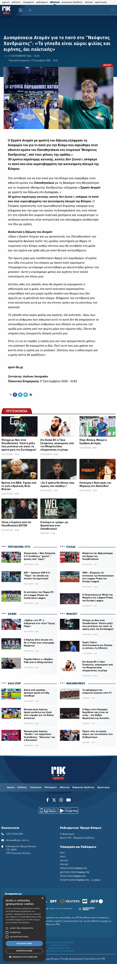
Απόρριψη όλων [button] (24, 951)
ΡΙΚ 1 (63, 853)
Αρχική (11, 787)
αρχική (5, 2)
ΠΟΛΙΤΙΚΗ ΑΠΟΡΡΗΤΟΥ (59, 945)
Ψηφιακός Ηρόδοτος (83, 787)
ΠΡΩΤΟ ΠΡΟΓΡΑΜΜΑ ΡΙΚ (73, 868)
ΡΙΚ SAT (64, 865)
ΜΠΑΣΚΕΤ (107, 65)
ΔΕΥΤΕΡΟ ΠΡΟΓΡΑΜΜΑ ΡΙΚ (74, 872)
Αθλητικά (64, 787)
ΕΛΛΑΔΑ (70, 547)
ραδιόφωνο (42, 2)
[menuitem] (30, 10)
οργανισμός (101, 2)
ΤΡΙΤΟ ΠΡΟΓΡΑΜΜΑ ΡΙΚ (73, 876)
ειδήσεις (16, 2)
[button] (24, 956)
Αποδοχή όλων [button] (24, 943)
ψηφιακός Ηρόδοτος (72, 2)
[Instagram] (61, 800)
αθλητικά (54, 2)
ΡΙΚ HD (64, 861)
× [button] (42, 898)
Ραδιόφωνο (51, 787)
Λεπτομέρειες (24, 922)
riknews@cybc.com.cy (17, 840)
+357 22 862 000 (14, 834)
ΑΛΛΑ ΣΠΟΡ (14, 683)
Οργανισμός (103, 787)
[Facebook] (48, 800)
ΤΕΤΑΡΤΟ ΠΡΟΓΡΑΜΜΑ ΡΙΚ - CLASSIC (80, 880)
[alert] (24, 928)
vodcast (89, 2)
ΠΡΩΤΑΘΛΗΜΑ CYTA (19, 547)
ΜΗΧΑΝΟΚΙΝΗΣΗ (75, 683)
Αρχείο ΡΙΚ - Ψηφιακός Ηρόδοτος (77, 838)
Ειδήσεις (22, 787)
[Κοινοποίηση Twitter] (20, 395)
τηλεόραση (28, 2)
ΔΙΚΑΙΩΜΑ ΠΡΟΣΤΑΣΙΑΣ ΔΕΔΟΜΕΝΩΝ (59, 943)
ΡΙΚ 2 (63, 857)
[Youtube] (68, 800)
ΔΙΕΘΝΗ (12, 614)
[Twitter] (54, 800)
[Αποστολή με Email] (25, 395)
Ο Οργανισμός (67, 834)
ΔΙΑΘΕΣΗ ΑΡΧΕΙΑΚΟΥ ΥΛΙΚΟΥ (59, 948)
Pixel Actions (90, 959)
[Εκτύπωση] (30, 394)
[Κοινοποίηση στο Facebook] (15, 395)
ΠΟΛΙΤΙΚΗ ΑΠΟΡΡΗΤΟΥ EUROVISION (59, 951)
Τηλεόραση (36, 787)
